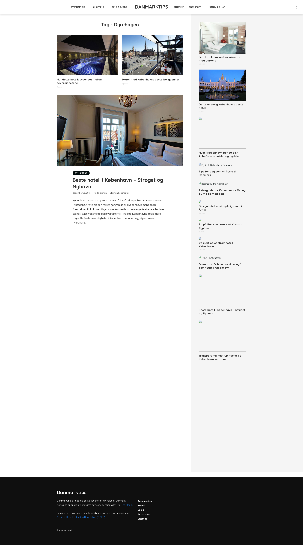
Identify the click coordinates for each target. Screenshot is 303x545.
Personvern (144, 514)
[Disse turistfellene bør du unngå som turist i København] (222, 257)
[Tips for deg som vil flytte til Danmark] (222, 165)
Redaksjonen (100, 192)
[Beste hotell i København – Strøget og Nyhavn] (222, 290)
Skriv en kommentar (119, 192)
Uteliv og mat (217, 7)
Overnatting (78, 7)
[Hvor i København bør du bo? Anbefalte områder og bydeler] (222, 133)
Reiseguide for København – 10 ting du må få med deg (222, 192)
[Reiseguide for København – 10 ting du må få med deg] (222, 183)
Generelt (179, 7)
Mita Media (126, 504)
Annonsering (145, 501)
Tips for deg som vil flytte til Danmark (217, 173)
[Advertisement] (222, 413)
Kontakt (142, 505)
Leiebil (141, 509)
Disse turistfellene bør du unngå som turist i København (220, 266)
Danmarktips (151, 7)
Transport (195, 7)
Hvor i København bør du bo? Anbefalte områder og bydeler (219, 154)
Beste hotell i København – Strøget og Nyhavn (118, 183)
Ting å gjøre (119, 7)
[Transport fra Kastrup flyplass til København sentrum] (222, 336)
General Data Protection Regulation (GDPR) (81, 517)
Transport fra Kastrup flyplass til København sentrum (220, 357)
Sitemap (142, 518)
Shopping (98, 7)
